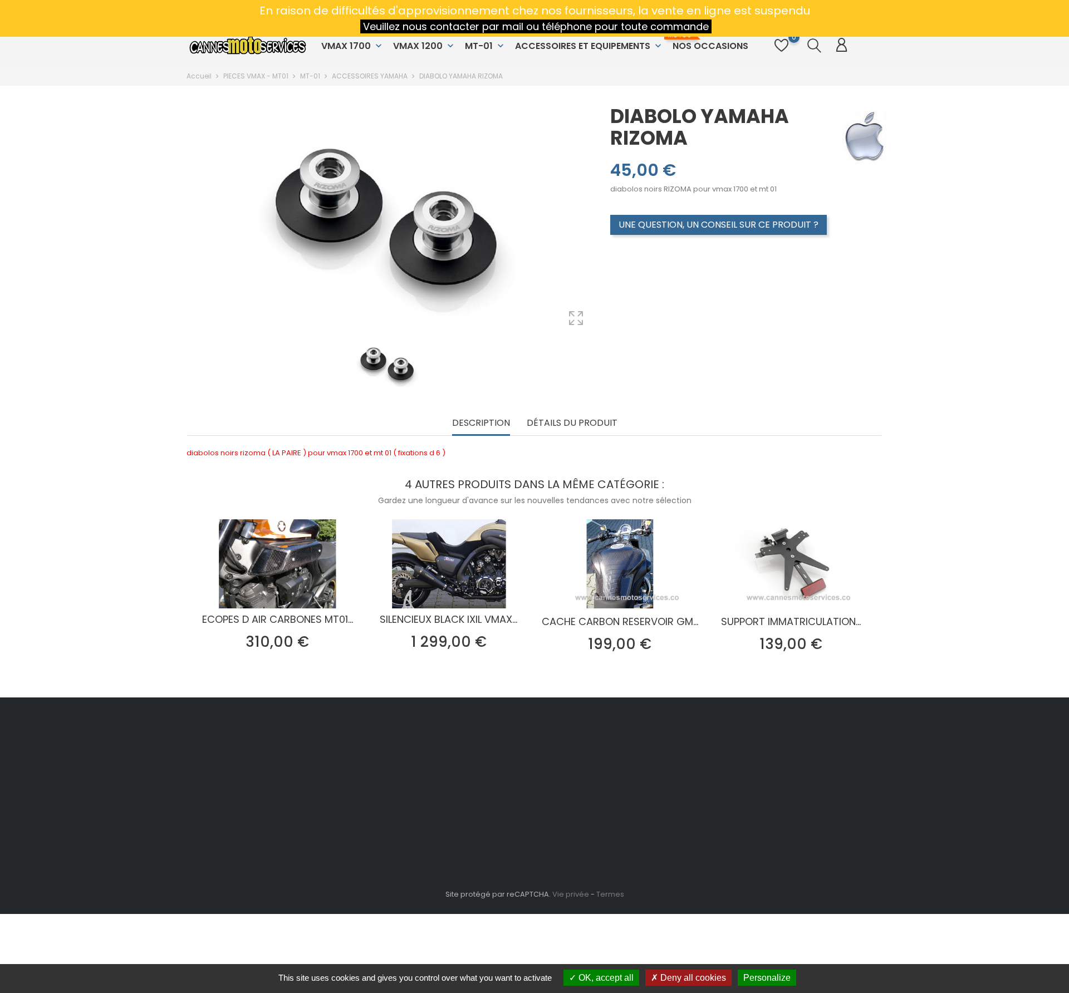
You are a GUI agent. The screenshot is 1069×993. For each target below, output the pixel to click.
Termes (610, 894)
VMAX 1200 (424, 46)
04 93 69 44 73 (226, 817)
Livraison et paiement (520, 753)
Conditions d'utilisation (524, 788)
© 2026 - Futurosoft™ (224, 928)
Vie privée (570, 894)
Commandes (623, 770)
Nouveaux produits (398, 770)
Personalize (767, 977)
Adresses (615, 805)
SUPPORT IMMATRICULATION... (791, 621)
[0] (781, 51)
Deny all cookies (692, 977)
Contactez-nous (512, 834)
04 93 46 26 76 (226, 799)
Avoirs (610, 788)
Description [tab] (481, 423)
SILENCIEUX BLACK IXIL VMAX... (448, 619)
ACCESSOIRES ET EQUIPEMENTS (589, 46)
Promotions (385, 753)
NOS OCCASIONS (709, 41)
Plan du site (502, 851)
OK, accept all (605, 977)
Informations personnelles (648, 753)
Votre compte (634, 730)
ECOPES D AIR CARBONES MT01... (277, 619)
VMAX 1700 (352, 46)
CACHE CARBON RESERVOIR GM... (620, 621)
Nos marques (388, 788)
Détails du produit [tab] (572, 423)
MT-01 (485, 46)
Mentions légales (512, 770)
